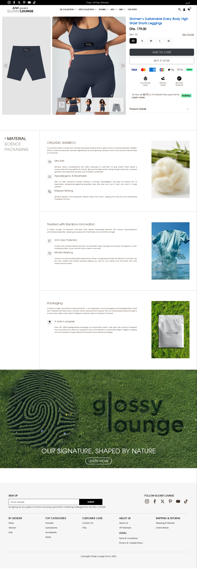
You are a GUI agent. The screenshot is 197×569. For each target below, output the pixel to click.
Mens (11, 523)
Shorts (48, 537)
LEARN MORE (99, 461)
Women (102, 9)
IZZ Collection (67, 9)
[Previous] (5, 66)
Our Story (132, 9)
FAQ (84, 527)
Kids (112, 9)
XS (133, 40)
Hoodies (49, 523)
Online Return (162, 527)
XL (169, 40)
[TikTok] (34, 2)
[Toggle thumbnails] (61, 105)
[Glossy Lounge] (20, 9)
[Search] (179, 9)
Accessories (51, 532)
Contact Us (87, 523)
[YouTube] (29, 2)
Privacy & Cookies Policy (131, 543)
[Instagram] (9, 2)
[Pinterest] (24, 2)
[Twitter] (19, 2)
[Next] (123, 66)
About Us (123, 523)
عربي (187, 2)
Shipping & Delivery (165, 523)
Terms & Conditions (128, 538)
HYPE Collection (86, 9)
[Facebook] (14, 2)
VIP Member (125, 527)
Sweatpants (51, 527)
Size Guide (188, 34)
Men (121, 9)
